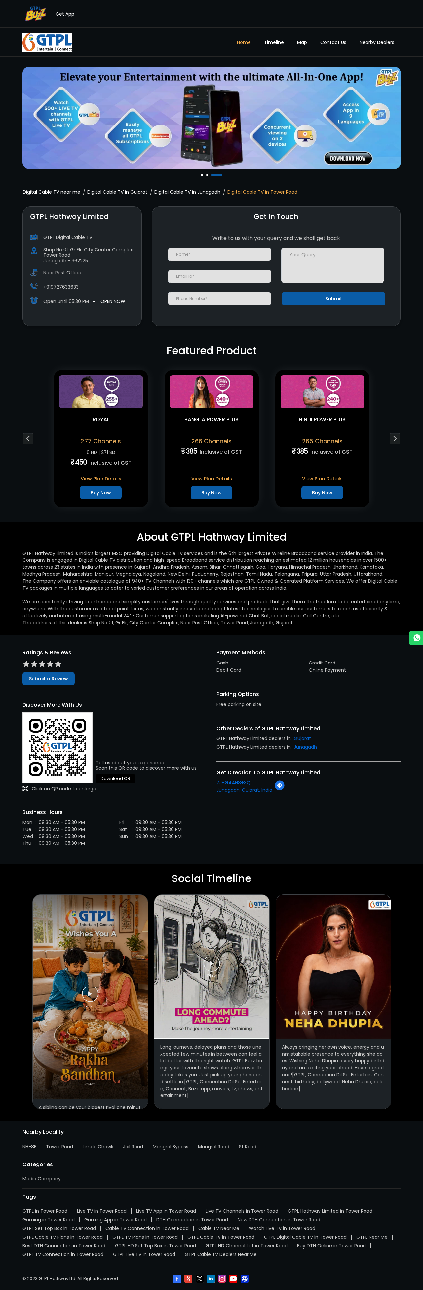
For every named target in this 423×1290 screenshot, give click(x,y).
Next (395, 439)
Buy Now (101, 492)
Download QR (115, 778)
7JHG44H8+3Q (233, 782)
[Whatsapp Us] (416, 638)
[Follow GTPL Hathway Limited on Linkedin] (211, 1279)
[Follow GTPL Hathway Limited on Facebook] (178, 1279)
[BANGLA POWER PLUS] (101, 391)
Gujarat (302, 738)
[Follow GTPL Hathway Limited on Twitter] (200, 1279)
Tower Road (59, 1146)
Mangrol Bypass (170, 1146)
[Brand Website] (245, 1279)
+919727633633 (61, 287)
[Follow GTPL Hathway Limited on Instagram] (223, 1279)
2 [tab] (208, 175)
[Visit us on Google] (189, 1279)
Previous (28, 439)
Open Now (112, 301)
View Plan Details (101, 478)
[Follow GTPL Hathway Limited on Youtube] (234, 1279)
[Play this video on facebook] (90, 997)
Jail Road (133, 1146)
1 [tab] (202, 175)
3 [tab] (213, 175)
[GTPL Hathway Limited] (47, 42)
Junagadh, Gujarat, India (244, 790)
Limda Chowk (98, 1146)
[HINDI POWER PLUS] (211, 391)
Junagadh (305, 747)
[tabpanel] (211, 118)
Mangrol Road (213, 1146)
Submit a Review (48, 678)
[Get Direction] (279, 789)
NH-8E (29, 1146)
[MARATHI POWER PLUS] (322, 391)
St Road (247, 1146)
